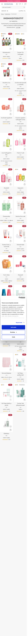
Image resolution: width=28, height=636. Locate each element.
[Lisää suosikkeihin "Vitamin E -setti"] (24, 145)
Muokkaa (12, 332)
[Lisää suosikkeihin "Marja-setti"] (24, 267)
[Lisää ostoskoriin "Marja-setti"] (24, 271)
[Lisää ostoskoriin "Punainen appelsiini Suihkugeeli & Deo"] (24, 114)
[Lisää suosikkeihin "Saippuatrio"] (24, 180)
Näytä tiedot (19, 322)
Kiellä (13, 337)
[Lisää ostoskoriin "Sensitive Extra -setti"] (24, 212)
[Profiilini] (22, 4)
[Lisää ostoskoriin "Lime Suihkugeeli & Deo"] (10, 149)
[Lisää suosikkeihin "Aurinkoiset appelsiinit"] (10, 110)
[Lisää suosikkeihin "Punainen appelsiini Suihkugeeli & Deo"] (24, 110)
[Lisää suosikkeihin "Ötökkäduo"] (10, 426)
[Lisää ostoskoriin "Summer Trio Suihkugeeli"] (24, 48)
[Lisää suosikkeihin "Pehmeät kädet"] (24, 237)
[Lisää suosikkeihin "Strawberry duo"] (10, 75)
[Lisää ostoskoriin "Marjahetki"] (10, 184)
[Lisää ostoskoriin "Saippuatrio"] (24, 184)
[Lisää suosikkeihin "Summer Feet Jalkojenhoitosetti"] (24, 396)
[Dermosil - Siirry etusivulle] (8, 4)
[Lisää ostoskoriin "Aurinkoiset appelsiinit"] (10, 114)
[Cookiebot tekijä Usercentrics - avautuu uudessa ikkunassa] (19, 298)
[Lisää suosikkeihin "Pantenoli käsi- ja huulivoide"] (10, 237)
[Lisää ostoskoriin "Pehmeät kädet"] (24, 240)
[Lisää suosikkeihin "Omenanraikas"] (10, 209)
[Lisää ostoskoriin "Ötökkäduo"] (10, 429)
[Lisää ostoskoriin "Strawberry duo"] (10, 78)
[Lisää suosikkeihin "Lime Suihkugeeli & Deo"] (10, 145)
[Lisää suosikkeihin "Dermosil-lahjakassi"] (10, 366)
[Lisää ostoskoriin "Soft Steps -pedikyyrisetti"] (24, 369)
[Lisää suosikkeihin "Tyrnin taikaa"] (10, 267)
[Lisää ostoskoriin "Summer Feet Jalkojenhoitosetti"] (24, 399)
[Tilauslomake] (17, 4)
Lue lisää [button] (18, 27)
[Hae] (24, 7)
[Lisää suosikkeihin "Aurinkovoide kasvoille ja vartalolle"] (24, 75)
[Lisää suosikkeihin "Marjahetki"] (10, 180)
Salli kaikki (13, 327)
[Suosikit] (20, 4)
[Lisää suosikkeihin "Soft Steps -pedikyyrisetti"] (24, 366)
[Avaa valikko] (2, 4)
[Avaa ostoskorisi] (25, 4)
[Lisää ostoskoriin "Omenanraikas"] (10, 212)
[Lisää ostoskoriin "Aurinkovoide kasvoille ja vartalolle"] (24, 78)
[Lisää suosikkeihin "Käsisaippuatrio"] (10, 45)
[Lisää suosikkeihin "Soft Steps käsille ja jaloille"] (10, 396)
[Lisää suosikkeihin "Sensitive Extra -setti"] (24, 209)
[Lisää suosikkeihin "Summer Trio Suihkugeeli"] (24, 45)
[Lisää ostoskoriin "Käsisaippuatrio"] (10, 48)
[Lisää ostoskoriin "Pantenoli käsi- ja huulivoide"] (10, 240)
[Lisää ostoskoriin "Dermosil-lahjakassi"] (10, 369)
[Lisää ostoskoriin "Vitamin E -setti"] (24, 149)
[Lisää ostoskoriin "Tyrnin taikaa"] (10, 271)
